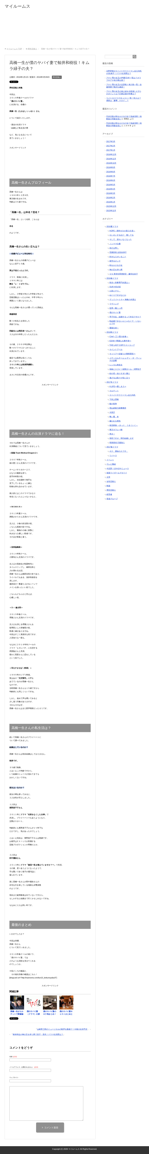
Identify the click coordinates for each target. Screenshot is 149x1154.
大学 (108, 477)
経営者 (109, 494)
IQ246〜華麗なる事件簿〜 (120, 341)
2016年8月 (110, 172)
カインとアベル (115, 349)
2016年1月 (110, 202)
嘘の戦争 (113, 404)
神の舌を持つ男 (115, 270)
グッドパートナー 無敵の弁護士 (122, 300)
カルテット (114, 391)
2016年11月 (111, 159)
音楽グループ (112, 499)
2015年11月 (111, 211)
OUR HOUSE (115, 287)
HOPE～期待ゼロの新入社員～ (122, 231)
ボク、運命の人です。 (118, 451)
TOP (14, 49)
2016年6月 (110, 180)
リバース (113, 456)
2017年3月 (110, 141)
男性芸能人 (57, 77)
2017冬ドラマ (112, 382)
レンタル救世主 (115, 365)
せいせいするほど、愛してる (121, 235)
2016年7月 (110, 176)
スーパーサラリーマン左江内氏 (122, 395)
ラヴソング (114, 304)
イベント (110, 460)
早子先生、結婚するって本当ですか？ (125, 317)
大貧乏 (112, 412)
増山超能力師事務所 (117, 408)
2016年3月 (110, 193)
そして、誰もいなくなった (120, 239)
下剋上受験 (114, 399)
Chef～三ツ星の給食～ (118, 337)
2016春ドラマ (112, 278)
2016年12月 (111, 154)
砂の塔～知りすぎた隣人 (119, 374)
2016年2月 (110, 198)
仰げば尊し (114, 248)
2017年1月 (110, 150)
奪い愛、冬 (114, 417)
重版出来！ (114, 328)
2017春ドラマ (112, 447)
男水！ (112, 434)
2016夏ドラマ (112, 226)
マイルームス (17, 6)
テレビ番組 (111, 464)
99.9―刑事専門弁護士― (119, 283)
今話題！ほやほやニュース (118, 469)
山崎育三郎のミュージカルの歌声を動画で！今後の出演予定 (62, 1029)
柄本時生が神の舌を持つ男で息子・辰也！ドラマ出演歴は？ (38, 1034)
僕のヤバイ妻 (115, 312)
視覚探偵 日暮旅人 (117, 443)
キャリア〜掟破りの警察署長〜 (122, 354)
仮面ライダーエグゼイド (117, 473)
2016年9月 (110, 167)
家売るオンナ (115, 261)
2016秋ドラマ (112, 332)
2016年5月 (110, 185)
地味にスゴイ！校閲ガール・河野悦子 (125, 369)
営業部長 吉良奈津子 (118, 252)
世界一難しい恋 (115, 308)
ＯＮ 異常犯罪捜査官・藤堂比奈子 (123, 274)
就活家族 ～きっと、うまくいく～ (123, 425)
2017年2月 (110, 146)
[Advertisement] (74, 30)
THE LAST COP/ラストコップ (122, 345)
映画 (108, 486)
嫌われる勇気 (115, 421)
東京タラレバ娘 (115, 430)
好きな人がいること (117, 257)
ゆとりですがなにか (117, 295)
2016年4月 (110, 189)
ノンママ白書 (115, 244)
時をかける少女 (115, 265)
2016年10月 (111, 163)
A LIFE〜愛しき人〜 (117, 386)
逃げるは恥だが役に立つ (119, 378)
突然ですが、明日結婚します (121, 438)
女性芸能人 (111, 481)
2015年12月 (111, 206)
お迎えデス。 (115, 291)
